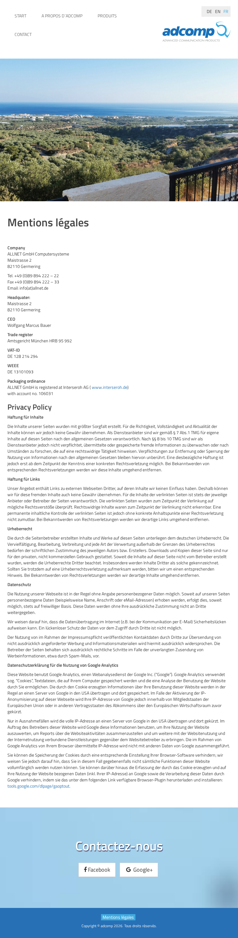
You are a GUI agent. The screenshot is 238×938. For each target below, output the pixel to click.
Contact (23, 34)
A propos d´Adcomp (62, 15)
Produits (107, 15)
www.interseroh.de (109, 387)
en (217, 11)
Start (20, 15)
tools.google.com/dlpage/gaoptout (38, 786)
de (209, 11)
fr (225, 11)
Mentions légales (118, 917)
